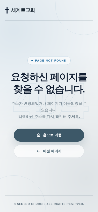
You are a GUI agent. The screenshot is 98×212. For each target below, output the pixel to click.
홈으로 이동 (52, 135)
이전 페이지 (52, 151)
